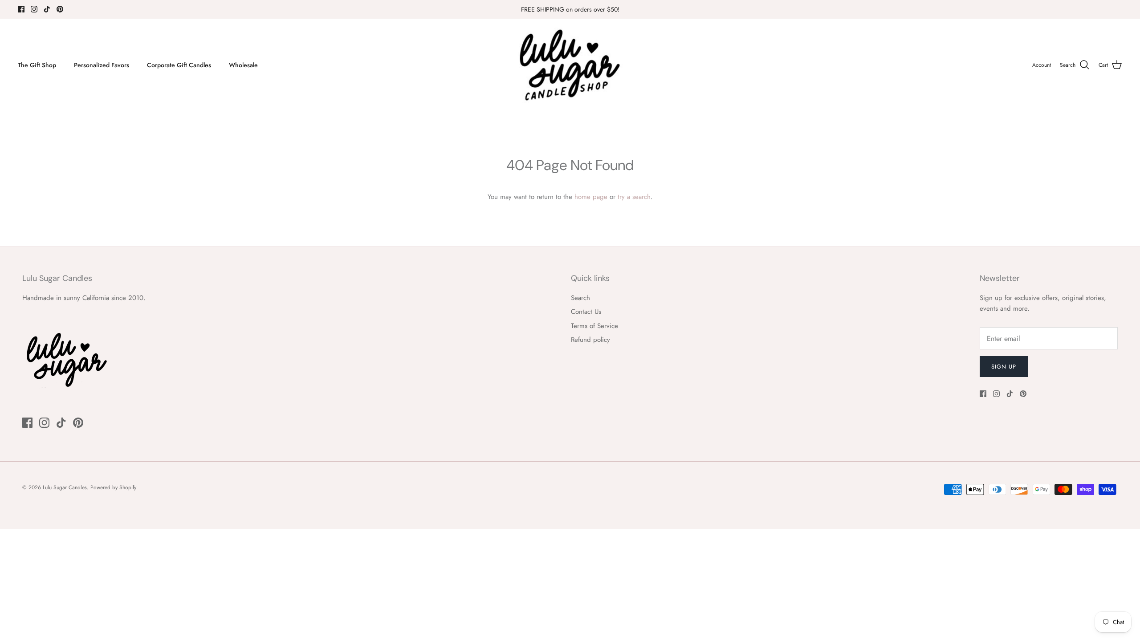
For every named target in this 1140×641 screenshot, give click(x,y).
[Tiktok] (47, 9)
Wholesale (243, 65)
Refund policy (590, 340)
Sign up (1003, 366)
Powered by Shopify (113, 487)
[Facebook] (21, 9)
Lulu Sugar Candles (65, 487)
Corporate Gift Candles (179, 65)
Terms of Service (594, 326)
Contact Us (586, 311)
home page (590, 197)
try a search (634, 197)
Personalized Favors (101, 65)
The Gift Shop (37, 65)
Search (580, 298)
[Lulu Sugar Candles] (570, 65)
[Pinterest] (60, 9)
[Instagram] (34, 9)
